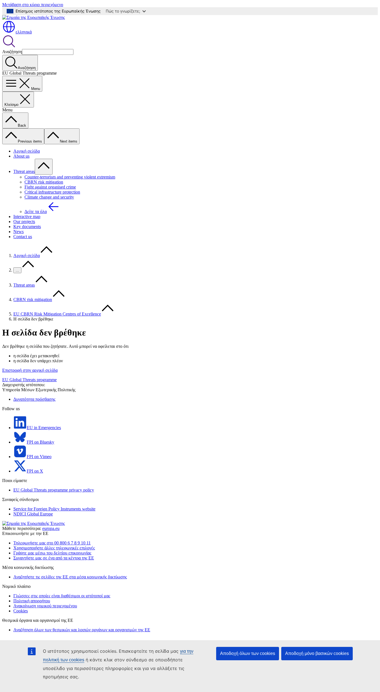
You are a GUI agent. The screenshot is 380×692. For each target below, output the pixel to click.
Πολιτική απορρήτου (31, 600)
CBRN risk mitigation (43, 182)
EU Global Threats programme (29, 379)
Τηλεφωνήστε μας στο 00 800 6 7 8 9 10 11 (52, 543)
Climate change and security (49, 197)
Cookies (20, 610)
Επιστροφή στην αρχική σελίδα (30, 370)
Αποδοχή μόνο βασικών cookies (317, 653)
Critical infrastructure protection (52, 192)
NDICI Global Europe (33, 514)
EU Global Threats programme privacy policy (53, 490)
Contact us (22, 236)
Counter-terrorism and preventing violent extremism (69, 177)
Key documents (27, 226)
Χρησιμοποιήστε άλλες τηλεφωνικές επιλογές (54, 548)
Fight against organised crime (50, 187)
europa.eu (51, 528)
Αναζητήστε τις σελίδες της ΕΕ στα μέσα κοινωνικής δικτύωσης (70, 576)
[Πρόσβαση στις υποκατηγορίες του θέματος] (44, 167)
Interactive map (26, 216)
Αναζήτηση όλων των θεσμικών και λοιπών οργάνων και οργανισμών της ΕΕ (81, 629)
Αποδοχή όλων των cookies (247, 653)
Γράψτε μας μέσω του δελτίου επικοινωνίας (52, 553)
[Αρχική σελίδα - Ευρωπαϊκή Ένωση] (33, 17)
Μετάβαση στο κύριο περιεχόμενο (32, 4)
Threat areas (24, 171)
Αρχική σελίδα (26, 151)
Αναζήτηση (12, 51)
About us (21, 156)
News (18, 231)
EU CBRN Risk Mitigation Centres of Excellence (57, 314)
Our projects (24, 221)
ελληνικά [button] (24, 32)
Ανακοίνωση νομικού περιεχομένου (45, 605)
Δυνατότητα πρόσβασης (34, 399)
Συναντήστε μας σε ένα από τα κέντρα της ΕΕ (53, 558)
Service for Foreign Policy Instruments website (54, 509)
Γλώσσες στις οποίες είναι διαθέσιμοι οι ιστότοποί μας (61, 595)
